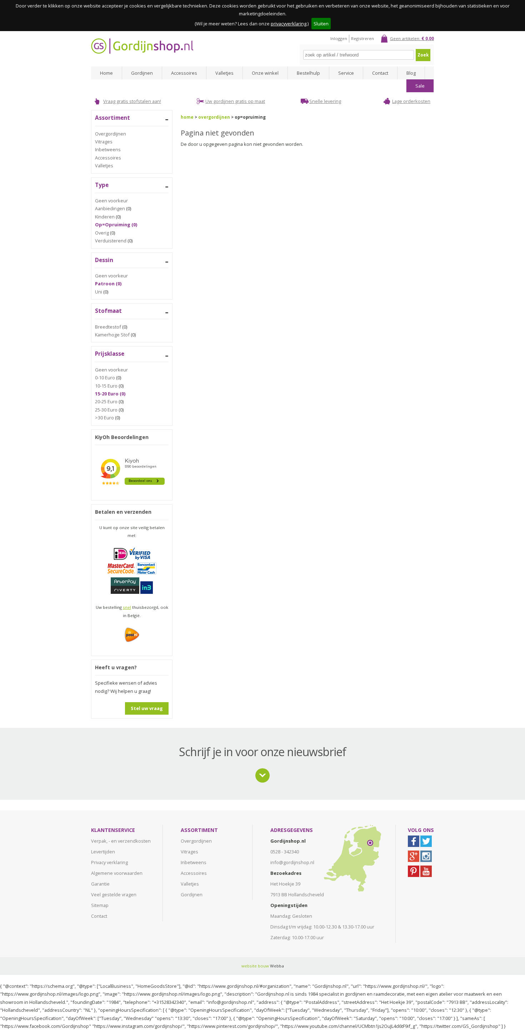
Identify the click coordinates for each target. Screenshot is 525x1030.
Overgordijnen (110, 133)
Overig (102, 233)
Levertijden (103, 851)
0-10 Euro (105, 377)
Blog (411, 73)
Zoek (423, 55)
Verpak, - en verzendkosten (121, 841)
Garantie (100, 884)
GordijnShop (142, 46)
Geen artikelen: (412, 38)
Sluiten (321, 23)
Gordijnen (142, 73)
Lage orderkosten (411, 101)
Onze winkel (265, 73)
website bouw (255, 966)
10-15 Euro (106, 386)
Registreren (362, 38)
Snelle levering (325, 101)
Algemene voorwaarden (116, 873)
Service (346, 73)
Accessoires (184, 73)
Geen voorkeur (111, 200)
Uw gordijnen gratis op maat (235, 101)
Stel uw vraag (147, 708)
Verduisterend (110, 240)
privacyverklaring (288, 23)
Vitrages (103, 141)
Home (106, 73)
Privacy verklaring (109, 862)
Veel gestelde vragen (113, 894)
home (187, 117)
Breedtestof (108, 327)
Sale (420, 86)
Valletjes (224, 73)
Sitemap (100, 905)
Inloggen (338, 38)
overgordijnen (214, 117)
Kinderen (105, 216)
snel (127, 607)
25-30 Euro (106, 409)
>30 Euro (104, 417)
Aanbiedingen (110, 208)
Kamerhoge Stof (112, 334)
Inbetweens (108, 149)
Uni (98, 292)
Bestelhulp (308, 73)
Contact (380, 73)
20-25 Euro (106, 401)
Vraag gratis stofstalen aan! (132, 101)
